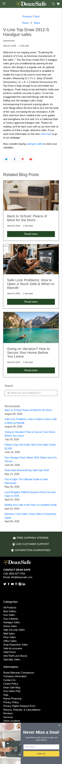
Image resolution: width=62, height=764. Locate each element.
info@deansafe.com (21, 577)
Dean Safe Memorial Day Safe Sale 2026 (27, 470)
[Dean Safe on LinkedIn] (23, 584)
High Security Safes (14, 629)
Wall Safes (9, 633)
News (37, 23)
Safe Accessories (12, 648)
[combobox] (31, 393)
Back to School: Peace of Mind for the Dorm (28, 410)
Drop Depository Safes (15, 644)
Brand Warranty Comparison (18, 672)
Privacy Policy (11, 702)
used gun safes (34, 143)
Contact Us (9, 680)
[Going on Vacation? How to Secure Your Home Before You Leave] (31, 327)
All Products (9, 607)
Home (25, 23)
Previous (27, 16)
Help (5, 694)
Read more (31, 234)
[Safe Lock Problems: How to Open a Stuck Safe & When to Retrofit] (31, 259)
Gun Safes (9, 615)
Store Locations (11, 720)
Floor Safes (9, 637)
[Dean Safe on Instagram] (20, 584)
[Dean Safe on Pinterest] (16, 584)
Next (37, 16)
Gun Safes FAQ (12, 691)
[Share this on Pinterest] (23, 159)
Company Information (15, 676)
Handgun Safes (11, 622)
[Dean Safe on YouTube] (12, 584)
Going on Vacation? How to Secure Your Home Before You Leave (28, 352)
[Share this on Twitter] (6, 159)
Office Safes (10, 641)
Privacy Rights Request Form (19, 705)
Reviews (8, 713)
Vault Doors (9, 652)
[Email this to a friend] (31, 159)
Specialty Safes (11, 659)
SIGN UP (41, 754)
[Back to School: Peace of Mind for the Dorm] (31, 195)
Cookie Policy (10, 683)
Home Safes (10, 626)
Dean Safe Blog (11, 687)
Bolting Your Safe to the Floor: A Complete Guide (31, 504)
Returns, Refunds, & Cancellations (22, 709)
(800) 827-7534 (17, 573)
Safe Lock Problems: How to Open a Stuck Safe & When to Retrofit (30, 284)
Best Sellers (9, 611)
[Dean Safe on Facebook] (8, 584)
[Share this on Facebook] (14, 159)
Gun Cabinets (10, 618)
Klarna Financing (12, 698)
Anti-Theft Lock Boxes (15, 655)
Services (8, 717)
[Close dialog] (59, 725)
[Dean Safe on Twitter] (4, 584)
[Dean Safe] (31, 4)
